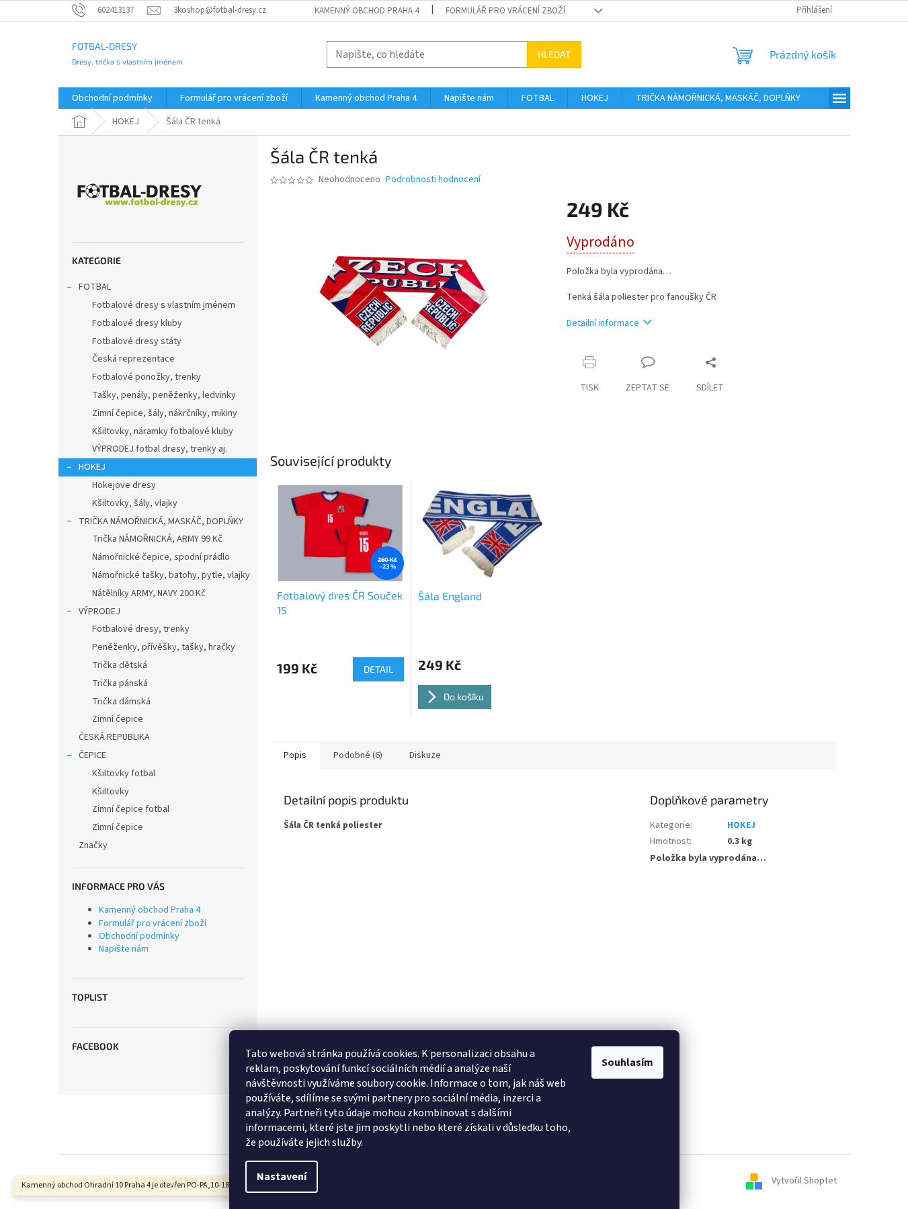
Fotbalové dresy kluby (137, 323)
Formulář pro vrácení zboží (505, 11)
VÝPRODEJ (99, 611)
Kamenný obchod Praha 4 (367, 11)
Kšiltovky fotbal (123, 773)
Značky (93, 845)
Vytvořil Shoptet (804, 1180)
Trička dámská (121, 701)
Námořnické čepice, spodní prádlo (161, 557)
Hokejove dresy (124, 485)
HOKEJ (92, 467)
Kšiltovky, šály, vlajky (134, 503)
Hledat (554, 54)
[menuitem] (112, 98)
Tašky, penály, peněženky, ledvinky (164, 395)
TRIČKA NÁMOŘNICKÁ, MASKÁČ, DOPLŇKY (161, 521)
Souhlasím (627, 1062)
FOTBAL (95, 287)
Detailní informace (603, 323)
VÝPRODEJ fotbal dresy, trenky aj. (159, 449)
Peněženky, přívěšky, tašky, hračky (163, 647)
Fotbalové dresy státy (136, 341)
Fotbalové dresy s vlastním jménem (163, 305)
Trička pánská (120, 683)
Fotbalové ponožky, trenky (146, 377)
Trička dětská (119, 665)
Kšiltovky (110, 791)
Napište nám (124, 949)
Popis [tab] (295, 755)
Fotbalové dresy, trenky (141, 629)
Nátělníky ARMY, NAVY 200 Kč (149, 593)
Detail (378, 669)
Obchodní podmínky (139, 936)
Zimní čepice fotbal (130, 809)
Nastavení (281, 1176)
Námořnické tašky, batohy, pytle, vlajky (171, 575)
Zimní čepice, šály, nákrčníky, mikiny (164, 413)
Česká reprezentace (133, 359)
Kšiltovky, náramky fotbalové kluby (162, 431)
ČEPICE (92, 755)
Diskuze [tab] (425, 755)
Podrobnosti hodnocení (433, 179)
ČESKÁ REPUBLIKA (114, 737)
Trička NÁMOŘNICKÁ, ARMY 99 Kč (157, 539)
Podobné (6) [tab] (357, 755)
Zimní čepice (117, 719)
